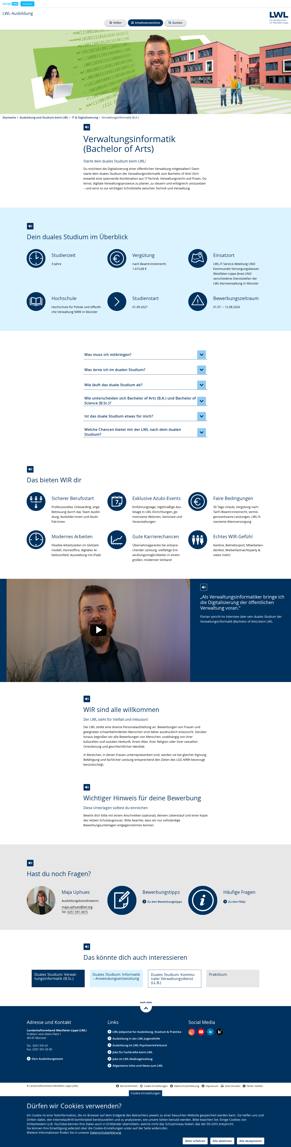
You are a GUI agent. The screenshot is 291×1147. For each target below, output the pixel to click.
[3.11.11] (10, 4)
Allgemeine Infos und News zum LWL (137, 1066)
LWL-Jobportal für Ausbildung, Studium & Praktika (146, 1032)
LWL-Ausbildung (18, 13)
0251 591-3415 (77, 912)
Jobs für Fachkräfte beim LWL (132, 1052)
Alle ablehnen (222, 1141)
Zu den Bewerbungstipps (164, 902)
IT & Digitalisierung (85, 117)
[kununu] (219, 1031)
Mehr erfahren (195, 1141)
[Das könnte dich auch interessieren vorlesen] (86, 946)
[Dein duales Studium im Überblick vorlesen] (30, 226)
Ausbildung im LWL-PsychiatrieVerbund (139, 1045)
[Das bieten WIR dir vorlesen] (30, 469)
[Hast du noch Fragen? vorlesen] (30, 863)
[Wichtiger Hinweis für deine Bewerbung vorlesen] (86, 787)
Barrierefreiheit (129, 1086)
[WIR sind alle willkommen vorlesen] (86, 698)
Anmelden (27, 4)
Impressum (212, 1086)
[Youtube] (201, 1031)
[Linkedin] (210, 1031)
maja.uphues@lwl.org (77, 907)
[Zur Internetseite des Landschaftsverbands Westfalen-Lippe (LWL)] (277, 17)
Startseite (9, 117)
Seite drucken (232, 1086)
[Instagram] (191, 1031)
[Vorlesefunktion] (86, 127)
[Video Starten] (98, 630)
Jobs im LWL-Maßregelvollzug (132, 1059)
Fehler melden (255, 1086)
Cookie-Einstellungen (145, 1093)
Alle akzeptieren (250, 1141)
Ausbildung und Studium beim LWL (44, 117)
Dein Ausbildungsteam (47, 1059)
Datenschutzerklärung (105, 1133)
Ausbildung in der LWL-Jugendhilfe (136, 1038)
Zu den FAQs (236, 902)
